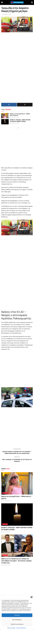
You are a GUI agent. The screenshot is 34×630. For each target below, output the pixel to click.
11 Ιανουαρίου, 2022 (6, 14)
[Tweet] (25, 104)
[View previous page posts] (15, 128)
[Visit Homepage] (17, 2)
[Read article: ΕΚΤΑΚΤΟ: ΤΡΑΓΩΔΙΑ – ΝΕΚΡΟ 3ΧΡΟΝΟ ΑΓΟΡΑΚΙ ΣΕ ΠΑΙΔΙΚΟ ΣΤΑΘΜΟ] (5, 121)
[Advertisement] (17, 50)
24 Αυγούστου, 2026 (15, 117)
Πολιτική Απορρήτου (21, 627)
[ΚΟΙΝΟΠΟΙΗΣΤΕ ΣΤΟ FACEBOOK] (9, 104)
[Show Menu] (2, 2)
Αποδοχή (17, 615)
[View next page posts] (18, 128)
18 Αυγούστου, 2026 (6, 565)
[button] (31, 597)
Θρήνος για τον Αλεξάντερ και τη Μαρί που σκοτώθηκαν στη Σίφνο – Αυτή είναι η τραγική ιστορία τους (16, 561)
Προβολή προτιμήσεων (17, 624)
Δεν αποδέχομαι (17, 619)
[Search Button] (32, 2)
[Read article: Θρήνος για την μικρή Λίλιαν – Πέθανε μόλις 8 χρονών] (5, 115)
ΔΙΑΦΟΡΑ (5, 493)
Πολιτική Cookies (11, 627)
